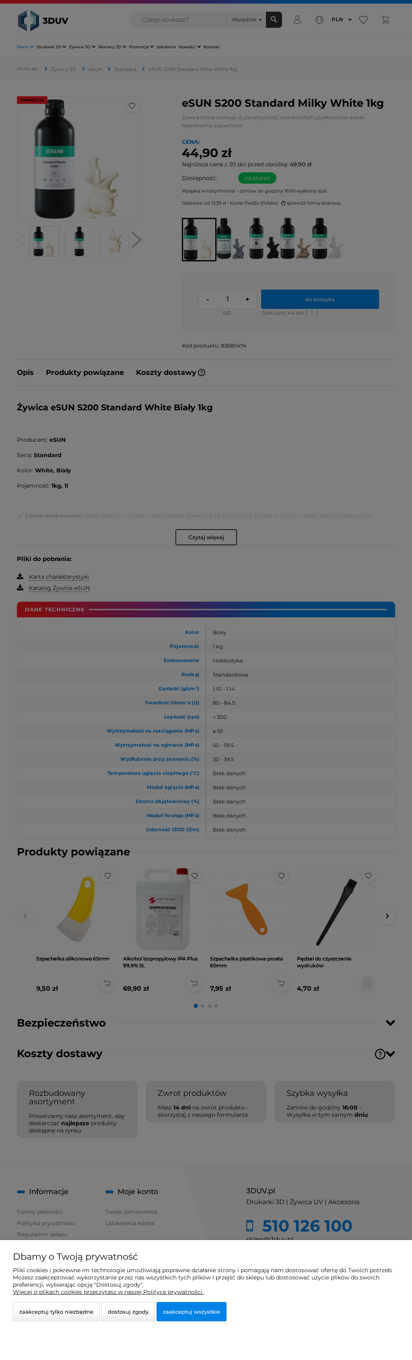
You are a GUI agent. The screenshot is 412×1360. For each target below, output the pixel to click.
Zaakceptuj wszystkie (191, 1311)
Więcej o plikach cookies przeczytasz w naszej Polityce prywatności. (108, 1292)
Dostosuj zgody (128, 1311)
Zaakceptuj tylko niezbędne (56, 1311)
